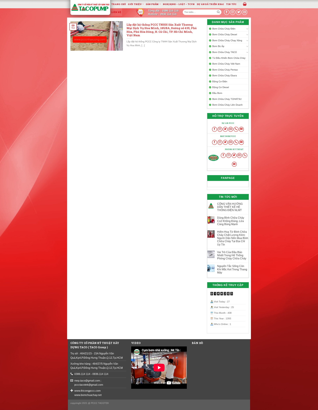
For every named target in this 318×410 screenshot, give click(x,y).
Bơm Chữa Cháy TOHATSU (226, 99)
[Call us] (236, 129)
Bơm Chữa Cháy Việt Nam (226, 63)
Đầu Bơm (217, 93)
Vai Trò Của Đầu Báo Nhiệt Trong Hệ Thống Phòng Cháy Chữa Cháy (231, 255)
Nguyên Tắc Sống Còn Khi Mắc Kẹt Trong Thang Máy (232, 269)
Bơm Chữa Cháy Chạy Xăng (227, 40)
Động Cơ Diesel (220, 87)
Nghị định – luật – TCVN (179, 4)
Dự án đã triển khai (210, 4)
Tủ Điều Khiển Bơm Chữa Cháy (228, 58)
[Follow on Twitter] (225, 129)
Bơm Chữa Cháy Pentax (225, 69)
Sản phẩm (152, 4)
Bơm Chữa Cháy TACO (224, 52)
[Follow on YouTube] (241, 129)
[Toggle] (247, 29)
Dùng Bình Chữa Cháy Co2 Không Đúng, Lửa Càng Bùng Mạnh (230, 220)
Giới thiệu (135, 4)
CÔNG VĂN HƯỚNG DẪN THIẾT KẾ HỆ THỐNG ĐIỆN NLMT (230, 207)
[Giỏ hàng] (245, 4)
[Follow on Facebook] (214, 129)
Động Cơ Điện (219, 81)
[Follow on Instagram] (219, 129)
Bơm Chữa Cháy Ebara (224, 75)
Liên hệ (116, 12)
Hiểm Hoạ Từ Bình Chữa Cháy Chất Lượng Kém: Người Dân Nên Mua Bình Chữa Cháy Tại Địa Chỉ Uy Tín (232, 238)
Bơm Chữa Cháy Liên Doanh (227, 104)
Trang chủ (118, 4)
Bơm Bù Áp (218, 46)
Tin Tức (231, 4)
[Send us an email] (244, 12)
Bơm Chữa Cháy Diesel (224, 34)
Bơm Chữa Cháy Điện (223, 28)
